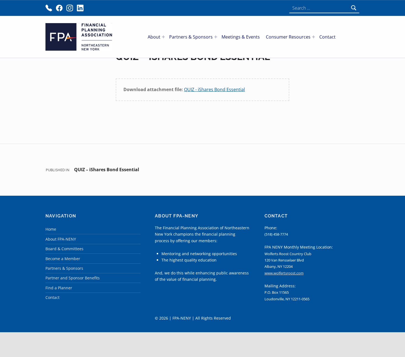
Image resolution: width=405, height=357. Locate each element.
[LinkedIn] (80, 8)
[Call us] (48, 8)
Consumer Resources (288, 37)
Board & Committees (64, 248)
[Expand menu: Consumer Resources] (313, 37)
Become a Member (62, 258)
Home (50, 229)
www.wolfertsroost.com (284, 273)
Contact (327, 37)
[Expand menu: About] (163, 37)
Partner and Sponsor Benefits (72, 277)
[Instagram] (69, 8)
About (154, 37)
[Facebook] (59, 8)
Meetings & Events (241, 37)
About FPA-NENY (60, 239)
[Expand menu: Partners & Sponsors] (215, 37)
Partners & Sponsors (191, 37)
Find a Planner (58, 287)
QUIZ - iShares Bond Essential (214, 89)
